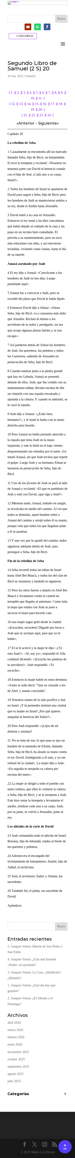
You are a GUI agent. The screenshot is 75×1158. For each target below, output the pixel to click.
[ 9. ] (62, 92)
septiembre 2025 (18, 1066)
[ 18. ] (61, 104)
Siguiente (47, 123)
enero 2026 (15, 1044)
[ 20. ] (41, 109)
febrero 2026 (16, 1037)
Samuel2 (30, 76)
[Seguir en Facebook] (47, 27)
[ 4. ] (31, 92)
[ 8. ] (56, 92)
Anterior (26, 123)
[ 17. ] (53, 104)
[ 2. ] (18, 92)
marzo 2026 (15, 1030)
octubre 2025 (16, 1059)
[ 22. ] (34, 115)
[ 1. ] (12, 92)
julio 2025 (14, 1081)
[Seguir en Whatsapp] (37, 27)
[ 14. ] (29, 104)
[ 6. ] (43, 92)
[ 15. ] (37, 104)
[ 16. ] (45, 104)
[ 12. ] (13, 104)
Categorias (24, 36)
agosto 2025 (16, 1074)
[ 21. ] (26, 115)
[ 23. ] (41, 115)
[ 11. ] (40, 98)
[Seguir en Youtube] (28, 27)
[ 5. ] (37, 92)
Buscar (61, 926)
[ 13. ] (21, 104)
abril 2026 (14, 1022)
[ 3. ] (24, 92)
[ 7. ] (49, 92)
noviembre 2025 (18, 1052)
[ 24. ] (49, 115)
